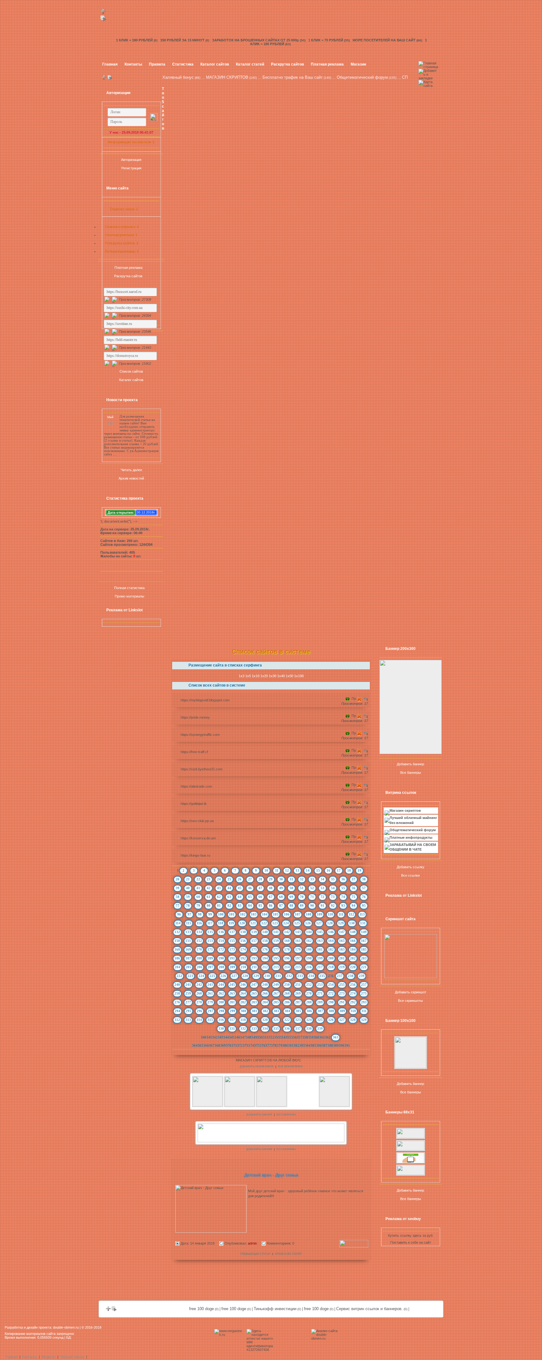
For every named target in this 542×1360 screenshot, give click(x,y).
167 (364, 941)
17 (339, 870)
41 (198, 888)
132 (177, 932)
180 (309, 949)
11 (277, 870)
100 (221, 914)
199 (320, 958)
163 (320, 941)
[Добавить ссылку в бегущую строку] (103, 79)
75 (353, 897)
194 (265, 958)
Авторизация (131, 160)
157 (254, 941)
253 (320, 984)
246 (243, 984)
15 (318, 870)
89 (302, 905)
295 (188, 1011)
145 (320, 932)
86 (271, 905)
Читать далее (131, 470)
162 (309, 941)
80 (208, 905)
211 (254, 967)
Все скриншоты (410, 1000)
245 (232, 984)
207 (210, 967)
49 (281, 888)
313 (188, 1020)
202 (353, 958)
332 (243, 1028)
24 (219, 879)
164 (331, 941)
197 (298, 958)
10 (266, 870)
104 (265, 914)
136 (221, 932)
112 (351, 914)
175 (254, 949)
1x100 (299, 676)
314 (199, 1020)
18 (349, 870)
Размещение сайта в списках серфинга (225, 665)
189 (210, 958)
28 (260, 879)
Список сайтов (131, 371)
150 (177, 941)
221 (364, 967)
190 (221, 958)
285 (276, 1002)
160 (287, 941)
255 (342, 984)
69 (291, 897)
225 (212, 976)
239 (361, 976)
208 (221, 967)
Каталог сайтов (214, 64)
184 (353, 949)
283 (254, 1002)
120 (242, 923)
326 (331, 1020)
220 (353, 967)
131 (363, 923)
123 (275, 923)
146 (331, 932)
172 (221, 949)
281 (232, 1002)
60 (198, 897)
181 (320, 949)
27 (250, 879)
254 (331, 984)
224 (201, 976)
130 (352, 923)
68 (281, 897)
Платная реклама (327, 64)
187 (188, 958)
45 (240, 888)
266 (265, 993)
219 (342, 967)
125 (297, 923)
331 (232, 1028)
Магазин (358, 64)
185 (364, 949)
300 (243, 1011)
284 (265, 1002)
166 (353, 941)
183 (342, 949)
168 (177, 949)
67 (271, 897)
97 (189, 914)
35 (333, 879)
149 (364, 932)
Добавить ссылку (410, 867)
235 (322, 976)
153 (210, 941)
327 (342, 1020)
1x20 (264, 676)
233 (300, 976)
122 (264, 923)
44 (229, 888)
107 (297, 914)
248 (265, 984)
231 (278, 976)
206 (199, 967)
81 (219, 905)
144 (309, 932)
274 (353, 993)
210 (243, 967)
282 (243, 1002)
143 (298, 932)
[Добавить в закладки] (428, 78)
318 (243, 1020)
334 (265, 1028)
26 (240, 879)
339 (320, 1028)
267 (276, 993)
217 (320, 967)
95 (364, 905)
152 (199, 941)
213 (276, 967)
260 (199, 993)
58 (177, 897)
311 (364, 1011)
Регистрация (131, 168)
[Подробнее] (353, 1246)
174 (243, 949)
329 (364, 1020)
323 (298, 1020)
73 (333, 897)
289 (320, 1002)
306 (309, 1011)
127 (319, 923)
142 (287, 932)
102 (243, 914)
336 (287, 1028)
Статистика (183, 64)
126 (308, 923)
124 (286, 923)
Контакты (133, 64)
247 (254, 984)
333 (254, 1028)
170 (199, 949)
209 (232, 967)
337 (298, 1028)
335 (276, 1028)
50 (291, 888)
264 (243, 993)
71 (312, 897)
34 (322, 879)
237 (340, 976)
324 (309, 1020)
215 (298, 967)
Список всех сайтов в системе (217, 685)
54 (333, 888)
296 (199, 1011)
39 (177, 888)
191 (232, 958)
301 (254, 1011)
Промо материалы (129, 596)
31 (291, 879)
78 (188, 905)
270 (309, 993)
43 (219, 888)
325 (320, 1020)
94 (353, 905)
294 (177, 1011)
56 (353, 888)
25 (229, 879)
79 (198, 905)
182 (331, 949)
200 (331, 958)
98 (200, 914)
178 (287, 949)
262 (221, 993)
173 (232, 949)
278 (199, 1002)
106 (287, 914)
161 (298, 941)
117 (210, 923)
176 (265, 949)
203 (364, 958)
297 (210, 1011)
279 (210, 1002)
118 (220, 923)
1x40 (281, 676)
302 (265, 1011)
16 (328, 870)
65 (250, 897)
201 (342, 958)
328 (353, 1020)
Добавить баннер (410, 764)
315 (210, 1020)
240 (177, 984)
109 (319, 914)
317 (232, 1020)
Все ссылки (410, 875)
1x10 (255, 676)
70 (302, 897)
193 (254, 958)
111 (340, 914)
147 (342, 932)
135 (210, 932)
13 (297, 870)
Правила (157, 64)
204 (177, 967)
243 (210, 984)
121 (253, 923)
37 (353, 879)
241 (188, 984)
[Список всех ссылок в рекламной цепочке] (103, 20)
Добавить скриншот (410, 992)
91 (322, 905)
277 (188, 1002)
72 (322, 897)
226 (223, 976)
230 (267, 976)
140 (265, 932)
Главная (110, 64)
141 (276, 932)
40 (188, 888)
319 (254, 1020)
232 (289, 976)
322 (287, 1020)
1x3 (241, 676)
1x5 (248, 676)
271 (320, 993)
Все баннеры (410, 772)
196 (287, 958)
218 (331, 967)
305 (298, 1011)
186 (177, 958)
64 (240, 897)
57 (364, 888)
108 (308, 914)
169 (188, 949)
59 (188, 897)
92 (333, 905)
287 (298, 1002)
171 (210, 949)
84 (250, 905)
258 (177, 993)
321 (276, 1020)
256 (353, 984)
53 (322, 888)
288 (309, 1002)
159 (276, 941)
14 (308, 870)
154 (221, 941)
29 (271, 879)
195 (276, 958)
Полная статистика (129, 588)
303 (276, 1011)
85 (260, 905)
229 (256, 976)
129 (341, 923)
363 (335, 1037)
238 (350, 976)
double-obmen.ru (66, 1327)
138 (243, 932)
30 (281, 879)
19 (359, 870)
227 (234, 976)
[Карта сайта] (428, 86)
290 (331, 1002)
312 (177, 1020)
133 (188, 932)
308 (331, 1011)
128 (330, 923)
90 (312, 905)
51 (302, 888)
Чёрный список (72, 1357)
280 (221, 1002)
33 (312, 879)
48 (271, 888)
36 (343, 879)
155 (232, 941)
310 (353, 1011)
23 (208, 879)
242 (199, 984)
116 (199, 923)
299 (232, 1011)
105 (276, 914)
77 (177, 905)
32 (302, 879)
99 (210, 914)
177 (276, 949)
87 (281, 905)
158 (265, 941)
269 (298, 993)
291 (342, 1002)
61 (208, 897)
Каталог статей (250, 64)
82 (229, 905)
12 (287, 870)
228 (245, 976)
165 (342, 941)
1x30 (272, 676)
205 (188, 967)
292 (353, 1002)
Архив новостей (131, 478)
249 (276, 984)
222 (179, 976)
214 (287, 967)
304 (287, 1011)
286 (287, 1002)
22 (198, 879)
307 (320, 1011)
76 (364, 897)
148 (353, 932)
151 (188, 941)
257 (364, 984)
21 (188, 879)
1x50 (289, 676)
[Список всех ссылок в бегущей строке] (109, 79)
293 (364, 1002)
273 (342, 993)
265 (254, 993)
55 (343, 888)
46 (250, 888)
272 (331, 993)
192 (243, 958)
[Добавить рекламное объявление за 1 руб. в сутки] (367, 1060)
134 (199, 932)
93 (343, 905)
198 (309, 958)
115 (188, 923)
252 (309, 984)
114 (178, 923)
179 (298, 949)
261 (210, 993)
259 (188, 993)
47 (260, 888)
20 (177, 879)
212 (265, 967)
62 (219, 897)
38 (364, 879)
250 (287, 984)
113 (362, 914)
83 (240, 905)
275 (364, 993)
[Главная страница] (428, 67)
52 (312, 888)
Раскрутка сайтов (287, 64)
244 (221, 984)
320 (265, 1020)
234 (311, 976)
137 (232, 932)
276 (177, 1002)
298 (221, 1011)
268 (287, 993)
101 (232, 914)
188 (199, 958)
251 (298, 984)
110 (330, 914)
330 (221, 1028)
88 (291, 905)
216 (309, 967)
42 (208, 888)
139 (254, 932)
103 (254, 914)
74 (343, 897)
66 (260, 897)
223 (190, 976)
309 (342, 1011)
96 (179, 914)
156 (243, 941)
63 (229, 897)
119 (231, 923)
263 (232, 993)
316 (221, 1020)
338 (309, 1028)
